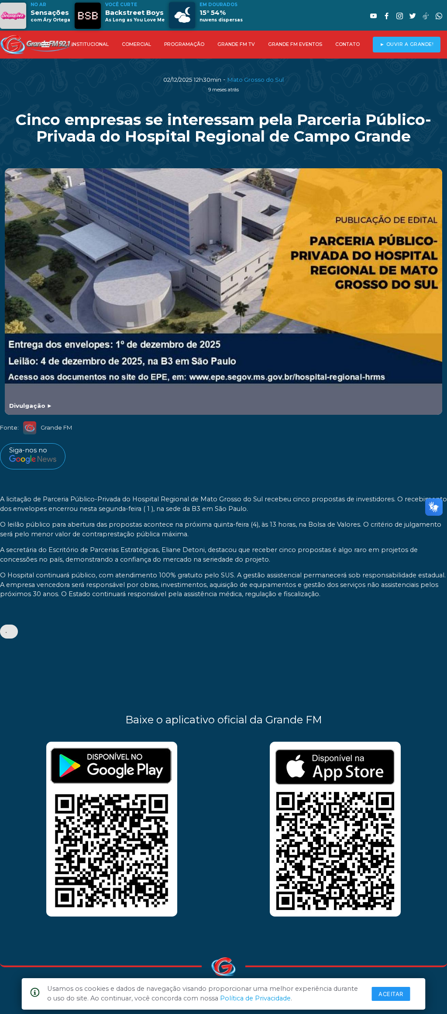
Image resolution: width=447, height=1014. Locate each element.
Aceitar (390, 993)
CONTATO (347, 44)
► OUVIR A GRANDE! (407, 44)
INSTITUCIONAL (90, 44)
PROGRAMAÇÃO (184, 44)
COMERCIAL (136, 44)
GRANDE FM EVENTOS (295, 44)
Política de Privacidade (255, 998)
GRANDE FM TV (236, 44)
